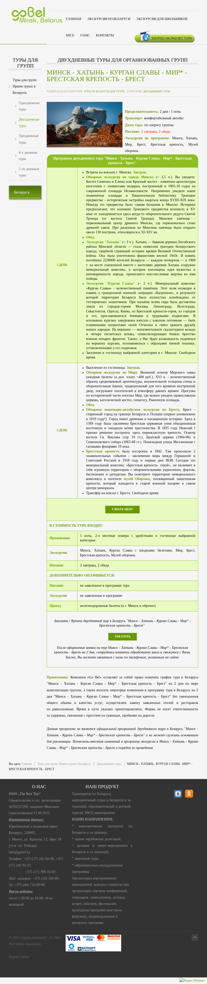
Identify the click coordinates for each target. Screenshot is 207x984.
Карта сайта (19, 957)
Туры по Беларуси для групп (104, 91)
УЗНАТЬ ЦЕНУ (122, 509)
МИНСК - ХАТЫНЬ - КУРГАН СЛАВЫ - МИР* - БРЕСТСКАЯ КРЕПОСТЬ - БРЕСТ (117, 76)
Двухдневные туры (156, 91)
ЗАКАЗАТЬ (123, 636)
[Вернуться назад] (195, 937)
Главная (27, 764)
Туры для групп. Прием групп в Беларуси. (64, 764)
